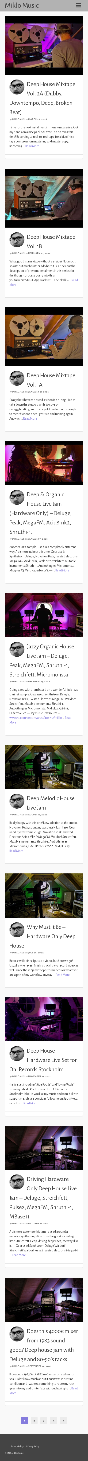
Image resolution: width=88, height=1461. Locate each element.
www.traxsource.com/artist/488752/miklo (35, 718)
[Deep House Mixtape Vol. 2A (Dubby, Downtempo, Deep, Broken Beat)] (44, 45)
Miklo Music (22, 5)
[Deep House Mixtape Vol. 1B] (44, 198)
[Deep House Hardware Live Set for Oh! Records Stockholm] (44, 1019)
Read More (32, 146)
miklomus (18, 119)
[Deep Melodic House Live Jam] (44, 766)
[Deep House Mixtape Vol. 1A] (44, 336)
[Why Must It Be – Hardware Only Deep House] (44, 895)
